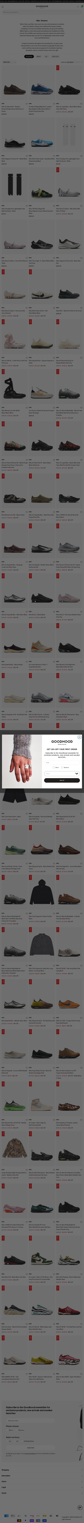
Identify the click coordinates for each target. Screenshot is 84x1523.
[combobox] (60, 773)
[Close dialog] (79, 737)
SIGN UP (62, 780)
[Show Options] (76, 773)
